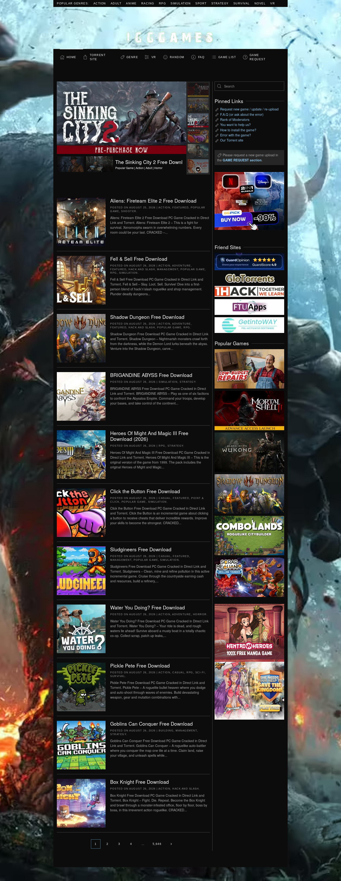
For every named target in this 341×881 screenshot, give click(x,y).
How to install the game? (238, 130)
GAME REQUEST (258, 57)
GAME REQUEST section (242, 160)
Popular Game (192, 269)
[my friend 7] (249, 324)
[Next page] (171, 844)
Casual (165, 498)
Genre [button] (132, 57)
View (249, 367)
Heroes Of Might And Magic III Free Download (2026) (149, 436)
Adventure (181, 265)
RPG (162, 3)
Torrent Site (98, 57)
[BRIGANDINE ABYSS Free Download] (81, 396)
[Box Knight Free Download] (81, 802)
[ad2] (247, 633)
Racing (147, 3)
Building (166, 730)
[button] (121, 128)
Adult (116, 3)
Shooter (128, 211)
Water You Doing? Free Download (147, 607)
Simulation (180, 3)
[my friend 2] (249, 277)
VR (272, 3)
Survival (241, 3)
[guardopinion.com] (249, 261)
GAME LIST (227, 57)
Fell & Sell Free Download (138, 258)
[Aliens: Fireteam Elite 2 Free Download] (81, 221)
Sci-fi (200, 672)
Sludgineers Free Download (140, 549)
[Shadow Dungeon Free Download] (81, 337)
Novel (260, 3)
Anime (131, 3)
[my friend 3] (249, 291)
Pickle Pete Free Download (140, 665)
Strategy (220, 3)
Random (177, 57)
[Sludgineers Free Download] (81, 570)
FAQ (201, 57)
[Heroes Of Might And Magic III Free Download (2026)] (81, 454)
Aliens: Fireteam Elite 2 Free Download (153, 200)
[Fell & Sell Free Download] (81, 279)
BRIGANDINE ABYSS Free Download (151, 374)
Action (99, 3)
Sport (201, 3)
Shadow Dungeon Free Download (147, 316)
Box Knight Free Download (139, 781)
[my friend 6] (249, 306)
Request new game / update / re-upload (249, 109)
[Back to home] (170, 28)
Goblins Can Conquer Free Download (151, 723)
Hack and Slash (142, 269)
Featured (180, 207)
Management (167, 269)
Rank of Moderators (234, 119)
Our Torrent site (231, 140)
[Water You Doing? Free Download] (81, 628)
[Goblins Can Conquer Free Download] (81, 744)
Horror (200, 614)
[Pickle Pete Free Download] (81, 686)
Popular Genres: (73, 3)
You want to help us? (235, 124)
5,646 (157, 844)
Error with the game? (235, 135)
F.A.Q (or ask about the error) (242, 114)
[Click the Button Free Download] (81, 512)
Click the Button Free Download (145, 491)
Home (71, 57)
